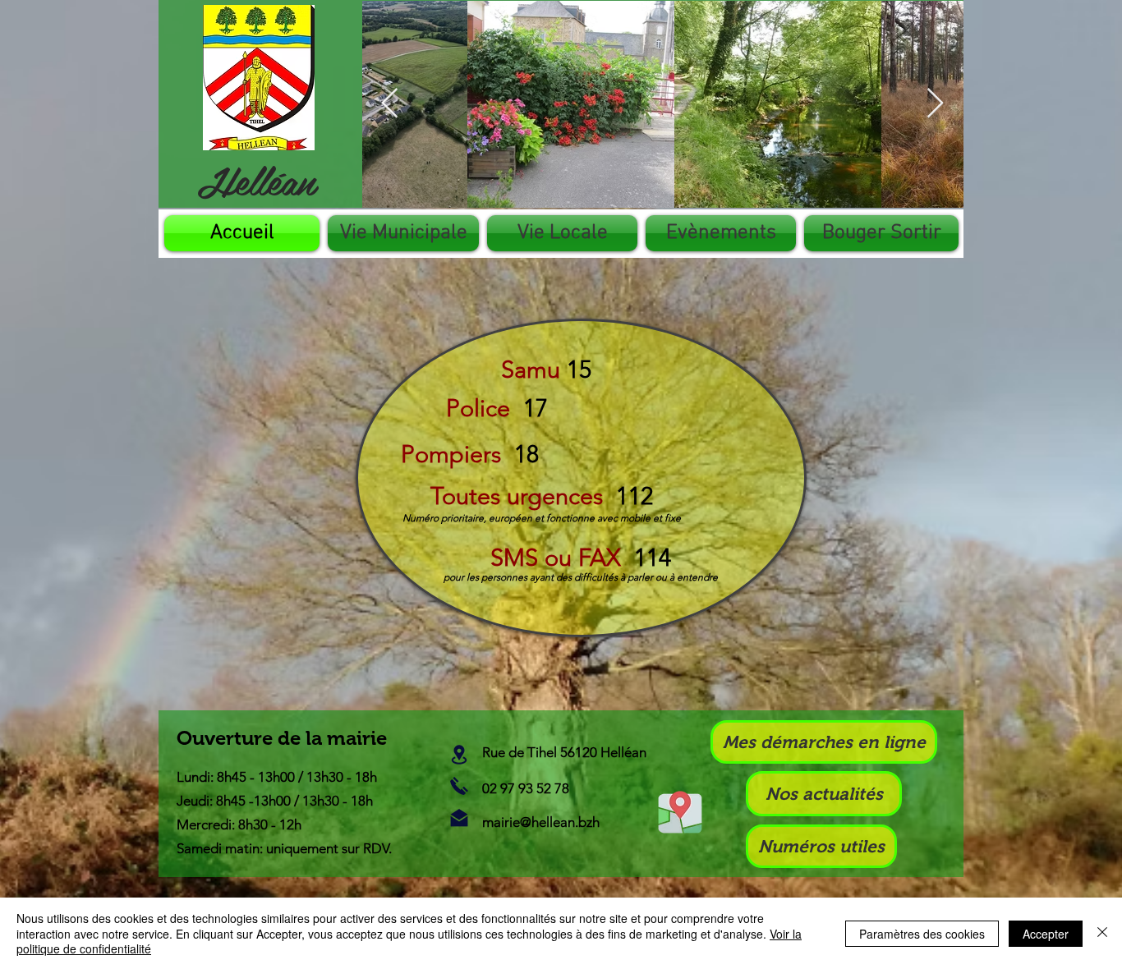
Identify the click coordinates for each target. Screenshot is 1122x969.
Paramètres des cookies (922, 933)
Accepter (1046, 933)
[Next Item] (935, 104)
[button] (403, 233)
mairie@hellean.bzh (541, 822)
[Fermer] (1102, 933)
